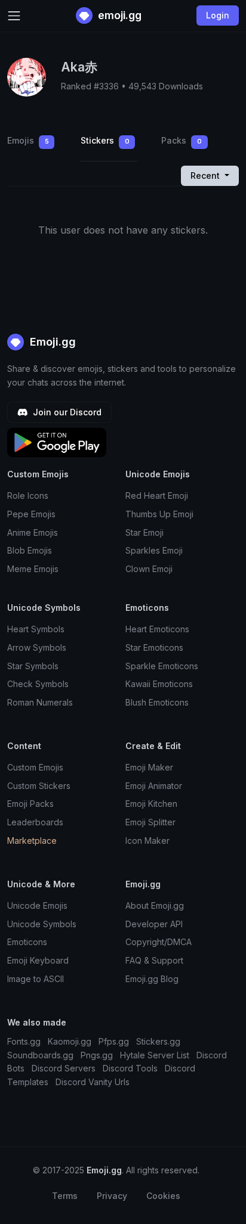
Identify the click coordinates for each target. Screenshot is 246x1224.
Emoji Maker (149, 767)
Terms (65, 1196)
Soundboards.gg (40, 1055)
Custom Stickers (38, 786)
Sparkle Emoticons (161, 666)
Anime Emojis (32, 532)
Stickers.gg (158, 1041)
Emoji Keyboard (38, 960)
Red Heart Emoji (156, 495)
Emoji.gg (51, 341)
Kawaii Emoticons (159, 684)
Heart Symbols (35, 629)
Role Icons (27, 495)
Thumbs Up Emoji (159, 514)
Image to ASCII (35, 979)
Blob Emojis (29, 550)
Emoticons (27, 942)
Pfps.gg (114, 1041)
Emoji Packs (30, 804)
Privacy (112, 1196)
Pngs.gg (97, 1055)
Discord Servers (64, 1068)
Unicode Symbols (41, 924)
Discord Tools (130, 1068)
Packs (181, 140)
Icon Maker (147, 840)
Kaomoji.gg (69, 1041)
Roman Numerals (40, 702)
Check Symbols (38, 684)
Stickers (105, 140)
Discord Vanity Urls (93, 1082)
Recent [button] (206, 175)
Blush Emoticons (157, 702)
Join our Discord (66, 412)
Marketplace (32, 840)
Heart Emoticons (157, 629)
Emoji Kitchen (151, 804)
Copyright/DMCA (158, 942)
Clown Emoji (149, 569)
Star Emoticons (154, 647)
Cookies (163, 1196)
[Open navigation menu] (14, 15)
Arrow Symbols (36, 647)
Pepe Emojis (31, 514)
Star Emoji (144, 532)
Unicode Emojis (37, 905)
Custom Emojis (35, 767)
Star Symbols (33, 666)
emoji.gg (119, 15)
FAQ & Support (154, 960)
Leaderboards (35, 822)
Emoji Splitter (150, 822)
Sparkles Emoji (154, 550)
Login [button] (217, 15)
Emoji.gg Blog (152, 979)
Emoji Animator (153, 786)
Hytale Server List (154, 1055)
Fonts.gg (24, 1041)
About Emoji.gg (154, 905)
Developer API (154, 924)
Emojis (28, 140)
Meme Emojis (33, 569)
